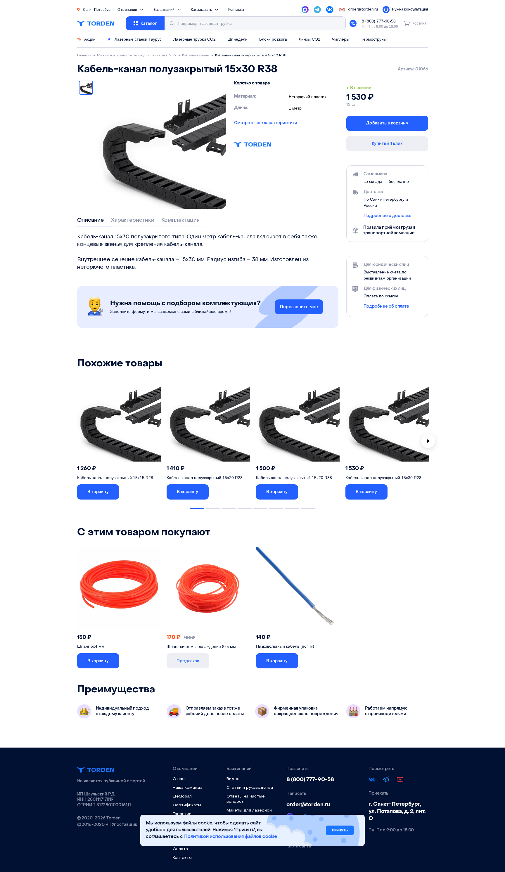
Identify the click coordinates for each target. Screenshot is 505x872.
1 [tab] (197, 508)
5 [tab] (260, 508)
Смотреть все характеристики (265, 123)
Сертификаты (187, 805)
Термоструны (374, 39)
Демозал (182, 796)
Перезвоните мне (299, 307)
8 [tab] (308, 508)
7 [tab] (292, 508)
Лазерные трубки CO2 (194, 39)
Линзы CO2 (309, 39)
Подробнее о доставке (388, 216)
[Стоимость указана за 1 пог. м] (208, 590)
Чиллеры (340, 39)
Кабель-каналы (196, 55)
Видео (233, 779)
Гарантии (182, 814)
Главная (84, 55)
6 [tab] (276, 508)
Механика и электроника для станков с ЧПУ (137, 55)
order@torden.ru (308, 804)
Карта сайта (298, 846)
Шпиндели (237, 39)
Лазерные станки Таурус (137, 39)
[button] (98, 492)
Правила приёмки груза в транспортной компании (389, 230)
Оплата (180, 849)
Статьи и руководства (249, 788)
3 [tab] (229, 508)
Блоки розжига (273, 39)
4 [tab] (245, 508)
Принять (340, 830)
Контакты (236, 9)
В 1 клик (142, 492)
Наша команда (188, 788)
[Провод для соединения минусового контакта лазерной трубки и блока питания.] (298, 590)
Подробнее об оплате (386, 306)
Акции (86, 39)
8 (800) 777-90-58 (379, 21)
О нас (179, 779)
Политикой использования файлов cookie (230, 837)
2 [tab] (213, 508)
